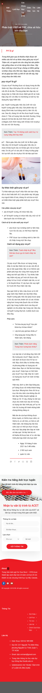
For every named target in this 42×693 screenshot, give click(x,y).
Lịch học (32, 617)
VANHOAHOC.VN (18, 665)
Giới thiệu (32, 614)
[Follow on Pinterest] (8, 583)
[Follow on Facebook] (4, 583)
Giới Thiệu (8, 9)
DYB (15, 588)
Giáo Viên (29, 9)
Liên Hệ (38, 9)
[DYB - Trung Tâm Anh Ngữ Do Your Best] (2, 4)
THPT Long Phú (8, 598)
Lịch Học (16, 9)
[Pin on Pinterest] (27, 462)
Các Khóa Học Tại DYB (23, 9)
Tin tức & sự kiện (21, 24)
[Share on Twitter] (19, 462)
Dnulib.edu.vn (28, 661)
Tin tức (33, 9)
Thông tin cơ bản (9, 519)
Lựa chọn (6, 535)
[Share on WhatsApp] (11, 462)
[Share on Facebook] (15, 462)
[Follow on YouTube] (12, 583)
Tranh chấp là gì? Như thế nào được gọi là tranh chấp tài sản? (22, 253)
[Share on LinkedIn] (31, 462)
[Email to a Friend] (23, 462)
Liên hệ (31, 624)
